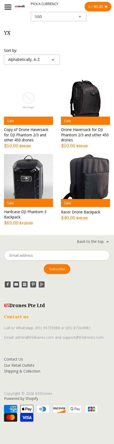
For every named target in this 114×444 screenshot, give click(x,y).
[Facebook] (8, 284)
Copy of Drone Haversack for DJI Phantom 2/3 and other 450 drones (26, 134)
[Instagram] (25, 284)
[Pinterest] (33, 284)
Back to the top (91, 241)
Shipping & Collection (22, 371)
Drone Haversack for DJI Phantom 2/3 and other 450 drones (85, 134)
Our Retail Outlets (19, 365)
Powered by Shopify (21, 398)
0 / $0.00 (96, 6)
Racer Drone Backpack (80, 211)
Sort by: (10, 50)
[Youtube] (16, 284)
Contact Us (13, 359)
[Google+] (42, 284)
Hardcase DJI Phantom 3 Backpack (25, 214)
